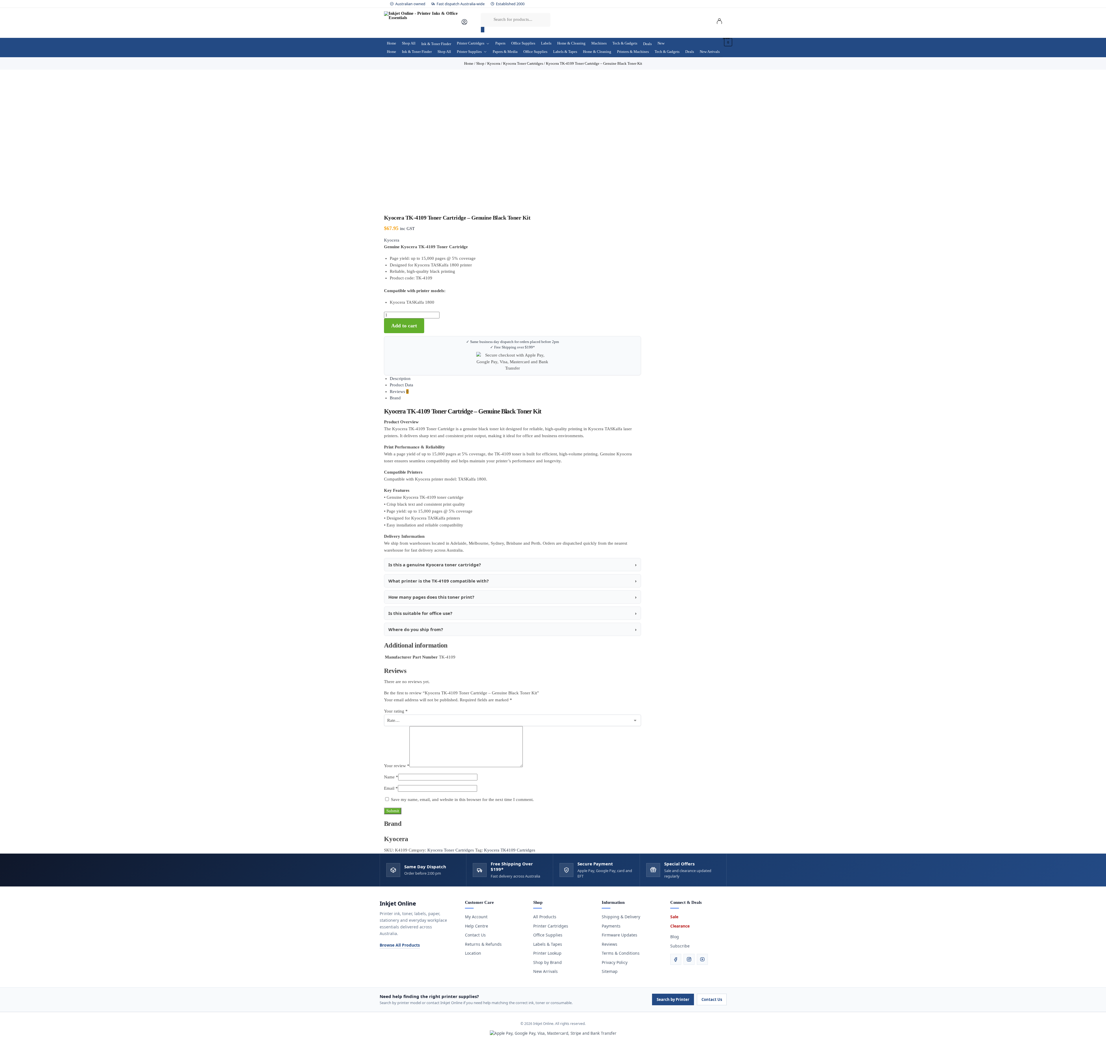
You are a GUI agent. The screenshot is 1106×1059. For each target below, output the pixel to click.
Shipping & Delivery (621, 916)
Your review (396, 765)
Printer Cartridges (550, 926)
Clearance (680, 926)
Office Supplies (547, 935)
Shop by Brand (547, 962)
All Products (544, 916)
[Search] (482, 29)
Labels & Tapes (547, 944)
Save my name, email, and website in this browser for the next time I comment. (462, 799)
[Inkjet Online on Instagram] (689, 959)
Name (391, 777)
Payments (611, 926)
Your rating (396, 711)
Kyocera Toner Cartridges (450, 850)
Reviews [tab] (399, 391)
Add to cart (404, 326)
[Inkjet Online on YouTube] (702, 959)
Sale (674, 916)
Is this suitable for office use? (420, 613)
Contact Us (475, 935)
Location (473, 953)
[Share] (11, 1050)
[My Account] (464, 24)
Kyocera (391, 240)
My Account (476, 916)
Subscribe (680, 946)
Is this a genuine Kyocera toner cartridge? (434, 564)
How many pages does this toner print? (431, 597)
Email (391, 788)
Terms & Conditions (621, 953)
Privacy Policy (614, 962)
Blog (674, 936)
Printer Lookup (547, 953)
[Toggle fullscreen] (6, 1050)
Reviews (609, 944)
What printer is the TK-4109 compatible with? (438, 581)
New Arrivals (545, 971)
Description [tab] (400, 378)
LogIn (719, 22)
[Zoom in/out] (1, 1050)
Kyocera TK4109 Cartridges (509, 850)
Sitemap (610, 971)
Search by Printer (673, 999)
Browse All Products (400, 945)
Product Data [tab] (401, 385)
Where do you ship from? (415, 629)
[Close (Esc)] (15, 1050)
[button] (727, 42)
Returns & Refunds (483, 944)
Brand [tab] (395, 398)
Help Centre (476, 926)
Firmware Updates (619, 935)
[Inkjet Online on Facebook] (675, 959)
